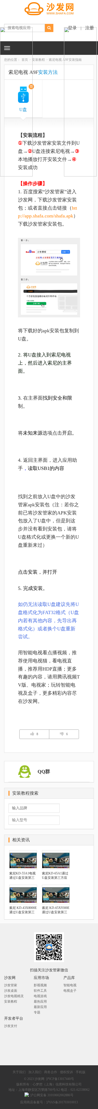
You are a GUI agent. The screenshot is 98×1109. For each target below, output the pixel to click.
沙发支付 (10, 1026)
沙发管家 (10, 985)
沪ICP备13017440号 (60, 1079)
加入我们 (34, 1072)
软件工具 (40, 991)
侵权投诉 (66, 1072)
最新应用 (40, 1007)
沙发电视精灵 (14, 996)
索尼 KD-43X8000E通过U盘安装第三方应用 (23, 910)
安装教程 (38, 60)
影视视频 (40, 985)
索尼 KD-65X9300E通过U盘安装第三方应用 (55, 910)
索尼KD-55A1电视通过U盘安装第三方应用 (22, 875)
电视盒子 (69, 991)
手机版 (80, 1072)
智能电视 (69, 985)
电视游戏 (40, 996)
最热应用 (40, 1001)
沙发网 (39, 1079)
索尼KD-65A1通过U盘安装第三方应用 (55, 875)
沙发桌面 (10, 991)
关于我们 (19, 1072)
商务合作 (50, 1072)
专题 (37, 1012)
